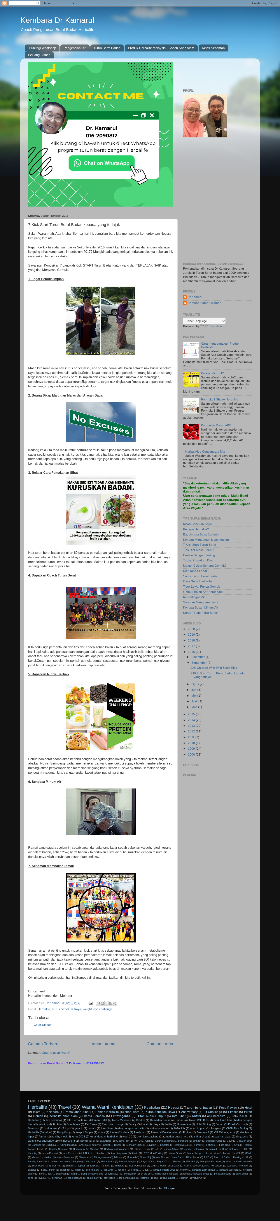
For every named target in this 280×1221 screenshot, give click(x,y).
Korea (101, 1132)
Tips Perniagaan (137, 1165)
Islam (36, 1111)
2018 (192, 640)
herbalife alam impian (203, 1169)
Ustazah (174, 1165)
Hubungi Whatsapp (42, 48)
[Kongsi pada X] (106, 1003)
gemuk (79, 1128)
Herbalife (44, 1009)
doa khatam (92, 1169)
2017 (192, 646)
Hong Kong (64, 1132)
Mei (194, 695)
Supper (81, 1165)
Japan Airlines (171, 1149)
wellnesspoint (66, 1140)
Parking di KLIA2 (212, 373)
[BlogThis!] (102, 1003)
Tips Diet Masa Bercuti (198, 550)
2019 (192, 634)
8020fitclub (105, 1140)
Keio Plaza (68, 1153)
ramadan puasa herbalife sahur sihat (185, 1136)
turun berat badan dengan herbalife (123, 1128)
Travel (64, 1107)
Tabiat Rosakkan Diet (198, 560)
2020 (192, 629)
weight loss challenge (97, 1009)
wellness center (159, 1128)
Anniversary (189, 1111)
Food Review (228, 1107)
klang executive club (92, 1173)
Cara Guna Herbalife (197, 581)
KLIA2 (231, 1124)
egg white (108, 1169)
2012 (192, 731)
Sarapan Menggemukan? (200, 602)
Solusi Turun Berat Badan (201, 576)
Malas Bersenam (65, 1157)
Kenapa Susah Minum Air (200, 607)
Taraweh (105, 1165)
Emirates (165, 1145)
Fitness (233, 1111)
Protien (187, 1132)
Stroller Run (55, 1165)
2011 (191, 737)
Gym (237, 1145)
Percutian (91, 1161)
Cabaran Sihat (244, 1140)
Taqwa (93, 1165)
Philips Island (107, 1161)
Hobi (147, 1149)
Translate (215, 326)
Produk (140, 1120)
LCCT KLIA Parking (153, 1153)
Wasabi (231, 1165)
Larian (114, 1132)
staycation (109, 1178)
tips (46, 1124)
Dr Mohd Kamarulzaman (204, 302)
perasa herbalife (222, 1173)
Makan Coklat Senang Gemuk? (204, 565)
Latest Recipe (194, 1153)
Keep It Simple (84, 1132)
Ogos (195, 684)
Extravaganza (120, 1116)
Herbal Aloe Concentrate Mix (205, 451)
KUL (245, 1149)
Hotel (248, 1107)
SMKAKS (190, 1161)
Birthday (197, 1140)
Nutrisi (196, 1116)
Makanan (33, 1128)
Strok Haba (38, 1165)
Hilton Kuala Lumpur (151, 1116)
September (199, 662)
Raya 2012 (163, 1161)
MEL (238, 1153)
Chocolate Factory (89, 1145)
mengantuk (130, 1173)
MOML (248, 1153)
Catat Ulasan (43, 1024)
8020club (179, 1128)
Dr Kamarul (195, 297)
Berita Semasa (94, 1116)
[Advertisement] (79, 1078)
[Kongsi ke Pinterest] (115, 1003)
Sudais (69, 1165)
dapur (78, 1169)
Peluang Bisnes (39, 55)
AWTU (137, 1140)
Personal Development (164, 1132)
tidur (156, 1178)
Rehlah (38, 1116)
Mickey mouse (102, 1157)
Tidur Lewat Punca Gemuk (201, 586)
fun (147, 1169)
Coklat (106, 1145)
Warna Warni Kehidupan (107, 1107)
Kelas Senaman (213, 48)
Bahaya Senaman (164, 1140)
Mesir (125, 1132)
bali (43, 1169)
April (194, 701)
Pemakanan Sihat (77, 1111)
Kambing (32, 1153)
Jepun (187, 1149)
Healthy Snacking (58, 1149)
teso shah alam (127, 1178)
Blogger (169, 1188)
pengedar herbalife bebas (196, 1173)
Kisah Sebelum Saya (197, 524)
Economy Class (134, 1145)
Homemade (184, 1124)
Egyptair (151, 1145)
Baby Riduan (240, 1116)
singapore (242, 1136)
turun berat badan (199, 1107)
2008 (192, 754)
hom (41, 1173)
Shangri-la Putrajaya (210, 1161)
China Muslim (67, 1145)
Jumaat (213, 1149)
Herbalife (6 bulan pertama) (45, 1120)
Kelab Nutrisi (85, 1153)
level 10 (127, 1136)
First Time (224, 1145)
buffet (52, 1169)
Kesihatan (152, 1107)
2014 (192, 720)
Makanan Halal (98, 1120)
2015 (192, 714)
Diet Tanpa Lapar (195, 571)
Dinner (117, 1145)
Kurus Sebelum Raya (66, 1009)
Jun (194, 689)
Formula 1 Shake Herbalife (219, 399)
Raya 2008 (146, 1161)
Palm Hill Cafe (221, 1157)
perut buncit (242, 1173)
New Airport (162, 1157)
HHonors (52, 1111)
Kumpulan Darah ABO (216, 425)
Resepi (173, 1107)
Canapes (36, 1145)
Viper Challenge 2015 (195, 1165)
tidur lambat (169, 1178)
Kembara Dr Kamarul (57, 20)
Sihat (228, 1161)
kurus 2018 (78, 1136)
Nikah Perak (192, 1157)
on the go (146, 1173)
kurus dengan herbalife (104, 1136)
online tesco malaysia (166, 1173)
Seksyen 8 (203, 1132)
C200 (230, 1140)
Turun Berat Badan (107, 48)
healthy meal (59, 1136)
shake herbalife (74, 1178)
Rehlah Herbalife (107, 1111)
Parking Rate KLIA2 (38, 1161)
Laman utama (102, 1043)
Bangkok (215, 1128)
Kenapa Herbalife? (196, 529)
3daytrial (83, 1140)
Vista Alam (216, 1165)
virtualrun (197, 1178)
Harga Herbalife (162, 1124)
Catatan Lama (160, 1043)
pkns (30, 1178)
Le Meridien (212, 1153)
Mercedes (84, 1157)
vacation (183, 1178)
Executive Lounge (113, 1124)
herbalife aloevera (228, 1169)
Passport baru (60, 1161)
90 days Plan (122, 1140)
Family (132, 1124)
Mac (194, 707)
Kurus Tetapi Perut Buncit (200, 612)
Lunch (244, 1124)
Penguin (77, 1161)
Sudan (180, 1120)
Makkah (48, 1157)
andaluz (32, 1169)
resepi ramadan (221, 1136)
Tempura (119, 1165)
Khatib (134, 1153)
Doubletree (73, 1124)
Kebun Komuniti (50, 1153)
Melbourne (50, 1128)
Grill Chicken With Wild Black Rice (214, 667)
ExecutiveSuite (182, 1145)
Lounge (227, 1153)
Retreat (177, 1161)
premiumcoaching (147, 1136)
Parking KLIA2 (240, 1157)
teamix (92, 1128)
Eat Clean (91, 1124)
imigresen (61, 1173)
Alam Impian (197, 1128)
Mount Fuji (145, 1157)
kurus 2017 (114, 1173)
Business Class (214, 1140)
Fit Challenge (212, 1111)
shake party (93, 1178)
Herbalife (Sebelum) (40, 1132)
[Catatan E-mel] (90, 1003)
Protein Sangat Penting (199, 555)
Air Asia (57, 1124)
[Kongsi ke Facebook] (110, 1003)
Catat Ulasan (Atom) (56, 1052)
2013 (192, 725)
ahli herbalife (216, 1116)
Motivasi (131, 1157)
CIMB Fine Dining (237, 1128)
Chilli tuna (51, 1145)
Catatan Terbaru (43, 1043)
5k (94, 1140)
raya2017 (43, 1178)
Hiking (137, 1149)
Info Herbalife (75, 1120)
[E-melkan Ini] (98, 1003)
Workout (243, 1165)
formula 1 (136, 1169)
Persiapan (140, 1132)
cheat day (65, 1169)
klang (74, 1173)
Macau (35, 1157)
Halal (144, 1124)
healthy (184, 1169)
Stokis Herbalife (243, 1161)
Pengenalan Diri (75, 48)
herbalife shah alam (63, 1116)
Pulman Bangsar (127, 1161)
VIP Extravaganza (224, 1132)
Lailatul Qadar (175, 1153)
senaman (57, 1178)
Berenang (183, 1140)
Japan (219, 1124)
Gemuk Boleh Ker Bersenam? (203, 591)
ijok (50, 1173)
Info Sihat (179, 1116)
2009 (192, 748)
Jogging (200, 1149)
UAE (153, 1165)
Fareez (198, 1145)
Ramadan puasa (160, 1120)
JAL (157, 1149)
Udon (163, 1165)
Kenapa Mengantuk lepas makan (206, 539)
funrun (43, 1136)
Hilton (248, 1111)
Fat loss (210, 1145)
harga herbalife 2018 (164, 1169)
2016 (192, 651)
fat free (122, 1169)
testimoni (144, 1178)
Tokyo (66, 1128)
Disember (198, 656)
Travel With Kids (199, 1120)
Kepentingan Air (194, 597)
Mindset (118, 1157)
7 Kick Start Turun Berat (199, 544)
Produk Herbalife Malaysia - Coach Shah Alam (161, 48)
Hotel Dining (203, 1124)
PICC (207, 1157)
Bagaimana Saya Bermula (201, 534)
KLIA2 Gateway (230, 1149)
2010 (192, 743)
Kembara (101, 1153)
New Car (177, 1157)
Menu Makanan (121, 1120)
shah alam (132, 1111)
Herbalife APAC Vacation (86, 1149)
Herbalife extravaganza (116, 1149)
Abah (147, 1140)
